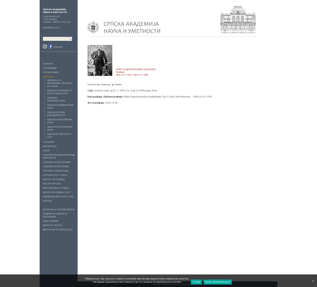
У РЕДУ (196, 282)
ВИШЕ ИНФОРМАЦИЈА (217, 282)
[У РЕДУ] (313, 280)
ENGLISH (58, 46)
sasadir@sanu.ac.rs (51, 27)
